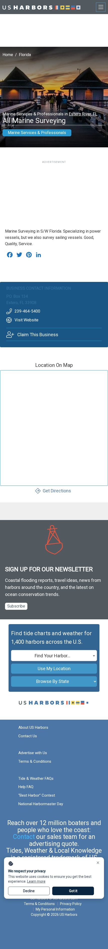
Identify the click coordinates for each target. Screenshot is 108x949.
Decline (29, 891)
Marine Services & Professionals (37, 132)
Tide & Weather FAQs (35, 778)
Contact (24, 836)
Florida (25, 54)
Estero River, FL (83, 113)
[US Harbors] (41, 7)
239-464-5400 (27, 311)
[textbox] (54, 655)
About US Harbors (33, 727)
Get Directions (57, 490)
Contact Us (27, 736)
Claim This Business (37, 334)
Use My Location (54, 668)
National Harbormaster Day (40, 804)
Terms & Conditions (34, 761)
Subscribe (16, 606)
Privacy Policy (71, 903)
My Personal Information (55, 909)
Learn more (36, 881)
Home (8, 54)
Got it (73, 891)
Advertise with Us (32, 753)
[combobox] (54, 655)
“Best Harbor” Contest (36, 795)
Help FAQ (25, 787)
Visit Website (26, 320)
